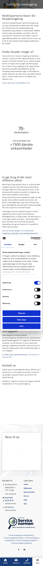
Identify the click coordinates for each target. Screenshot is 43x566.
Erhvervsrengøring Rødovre (27, 540)
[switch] (37, 289)
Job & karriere (29, 492)
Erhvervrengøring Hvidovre (14, 538)
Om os (26, 496)
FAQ (25, 500)
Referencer (28, 488)
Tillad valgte (21, 320)
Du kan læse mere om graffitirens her (16, 83)
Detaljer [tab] (22, 244)
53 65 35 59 (9, 500)
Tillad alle (21, 313)
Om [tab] (35, 244)
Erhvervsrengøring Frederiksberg (21, 535)
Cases (26, 484)
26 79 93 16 (9, 507)
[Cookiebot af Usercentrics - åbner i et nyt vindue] (30, 238)
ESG (25, 504)
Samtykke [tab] (8, 244)
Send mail (9, 498)
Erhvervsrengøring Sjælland (21, 543)
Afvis (21, 326)
